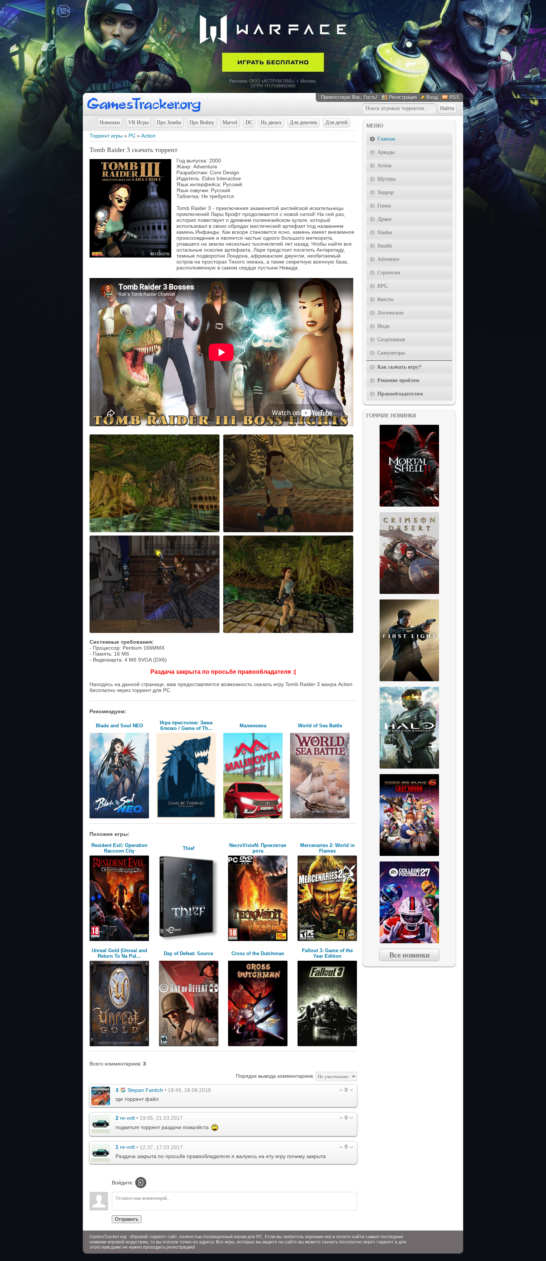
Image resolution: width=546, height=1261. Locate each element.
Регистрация (403, 97)
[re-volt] (100, 1123)
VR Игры (138, 122)
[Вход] (140, 1182)
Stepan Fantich (145, 1090)
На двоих (271, 122)
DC (249, 122)
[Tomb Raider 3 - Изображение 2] (289, 531)
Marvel (229, 122)
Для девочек (303, 122)
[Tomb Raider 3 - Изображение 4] (289, 632)
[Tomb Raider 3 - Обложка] (130, 256)
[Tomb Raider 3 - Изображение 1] (156, 531)
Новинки (110, 122)
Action (148, 136)
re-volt (127, 1118)
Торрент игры (106, 136)
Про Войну (201, 122)
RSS (454, 97)
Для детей (336, 122)
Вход (432, 97)
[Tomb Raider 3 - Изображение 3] (156, 632)
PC (132, 136)
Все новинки (409, 955)
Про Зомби (169, 122)
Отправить (127, 1219)
